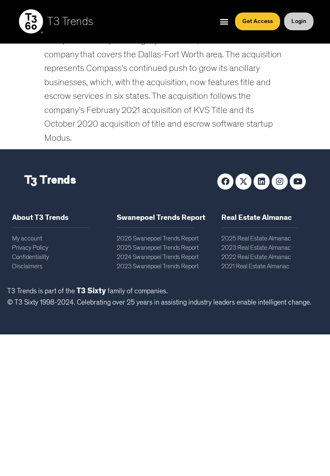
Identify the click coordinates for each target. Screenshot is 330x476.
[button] (224, 21)
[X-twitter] (243, 181)
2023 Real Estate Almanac (256, 247)
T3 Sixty (91, 291)
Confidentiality (30, 257)
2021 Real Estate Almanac (255, 266)
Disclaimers (27, 266)
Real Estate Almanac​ (256, 217)
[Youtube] (298, 181)
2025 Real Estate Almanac (256, 238)
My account (27, 238)
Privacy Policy (30, 247)
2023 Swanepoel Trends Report (158, 266)
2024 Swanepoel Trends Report (158, 257)
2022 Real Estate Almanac (256, 257)
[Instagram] (280, 181)
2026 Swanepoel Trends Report (158, 238)
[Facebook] (225, 181)
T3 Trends (70, 21)
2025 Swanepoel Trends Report (158, 247)
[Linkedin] (262, 181)
